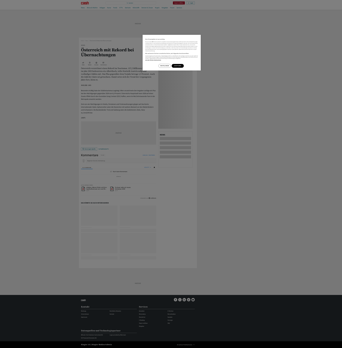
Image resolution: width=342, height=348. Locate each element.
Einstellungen (164, 65)
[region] (172, 52)
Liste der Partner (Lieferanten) (153, 60)
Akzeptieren (177, 65)
